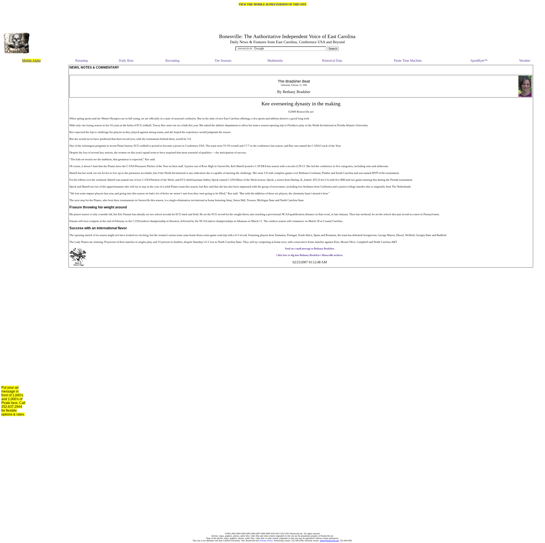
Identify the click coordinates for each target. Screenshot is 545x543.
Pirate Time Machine (408, 60)
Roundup (81, 60)
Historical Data (332, 60)
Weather (524, 60)
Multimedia (275, 60)
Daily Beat (126, 60)
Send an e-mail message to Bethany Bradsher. (309, 248)
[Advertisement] (49, 129)
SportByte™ (479, 60)
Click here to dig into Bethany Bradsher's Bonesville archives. (309, 255)
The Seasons (222, 60)
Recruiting (172, 60)
